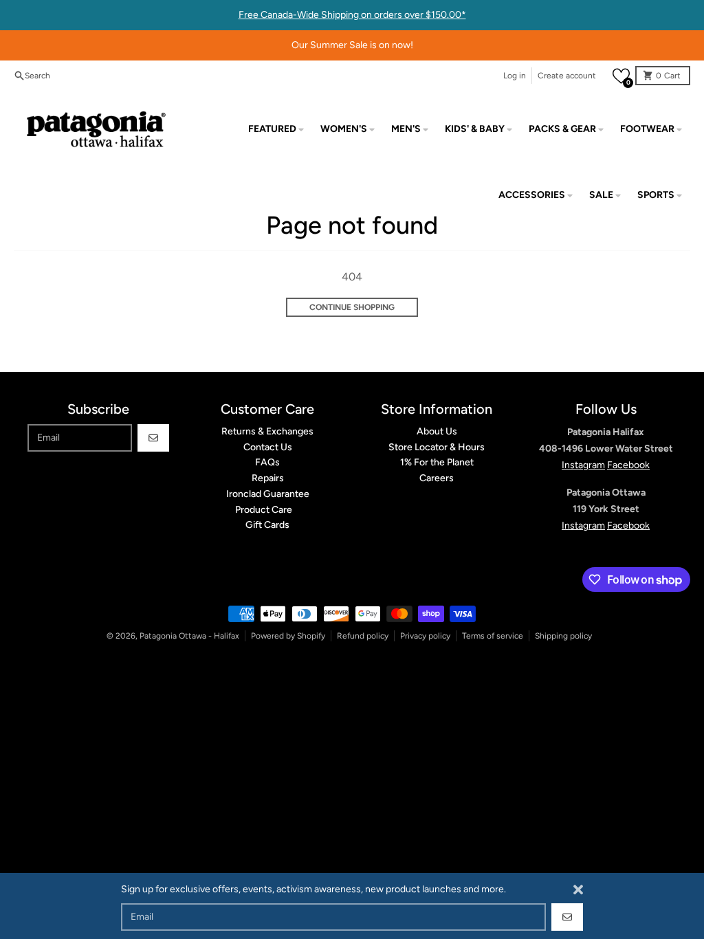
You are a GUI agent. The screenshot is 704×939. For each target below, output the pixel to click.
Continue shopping (352, 307)
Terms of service (492, 636)
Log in (514, 75)
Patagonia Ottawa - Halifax (189, 636)
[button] (621, 76)
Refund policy (362, 636)
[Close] (578, 889)
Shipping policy (563, 636)
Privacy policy (425, 636)
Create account (567, 75)
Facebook (628, 465)
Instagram (583, 465)
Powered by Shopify (288, 636)
